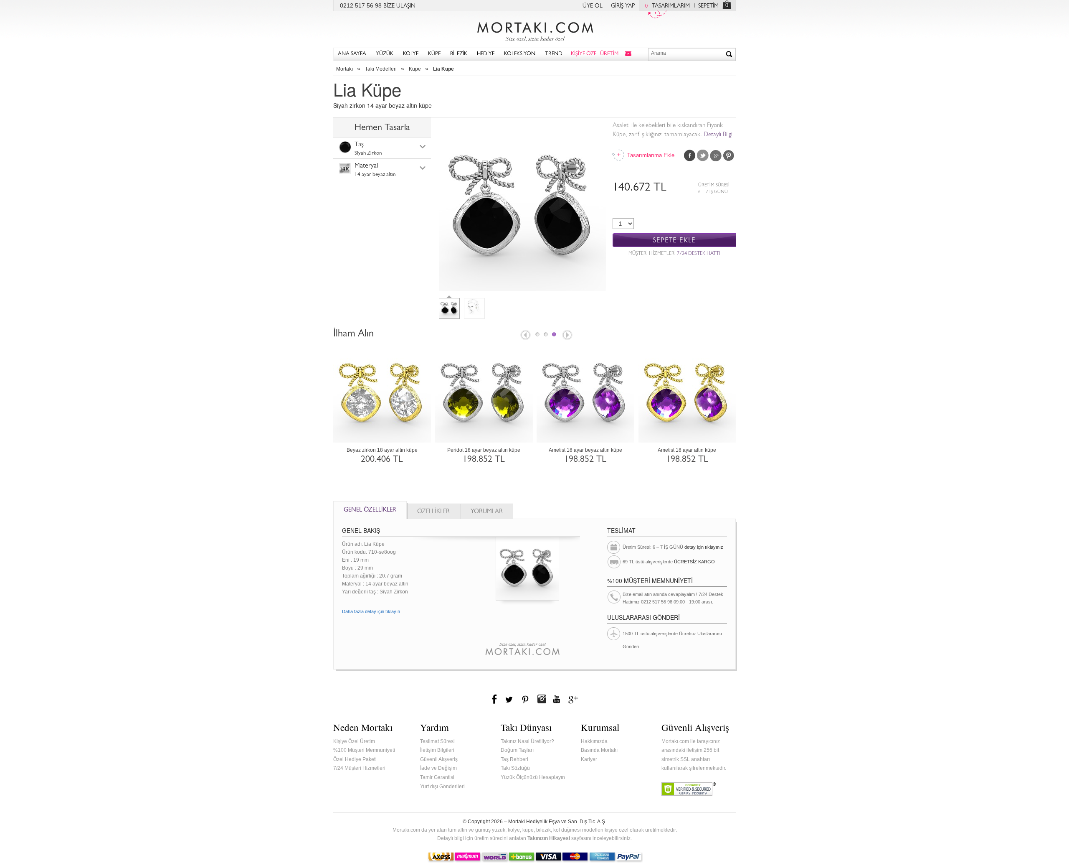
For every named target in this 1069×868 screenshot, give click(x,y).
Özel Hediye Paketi (355, 759)
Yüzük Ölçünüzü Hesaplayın (533, 777)
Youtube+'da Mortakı (556, 699)
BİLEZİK (458, 54)
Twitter (703, 155)
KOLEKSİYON (519, 54)
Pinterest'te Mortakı (525, 699)
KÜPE (434, 54)
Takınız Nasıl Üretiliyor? (527, 741)
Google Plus (716, 155)
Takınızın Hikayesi (548, 838)
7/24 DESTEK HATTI (698, 254)
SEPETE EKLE (674, 240)
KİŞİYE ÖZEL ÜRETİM (594, 54)
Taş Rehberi (514, 759)
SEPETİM (708, 6)
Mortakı (344, 69)
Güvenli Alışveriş (439, 759)
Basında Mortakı (599, 750)
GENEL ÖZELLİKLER (370, 510)
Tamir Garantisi (437, 777)
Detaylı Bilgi (718, 135)
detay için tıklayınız (703, 547)
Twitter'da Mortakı (510, 699)
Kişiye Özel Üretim (354, 741)
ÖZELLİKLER (433, 512)
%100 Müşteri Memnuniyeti (364, 750)
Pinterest (729, 155)
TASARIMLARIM (667, 6)
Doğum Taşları (517, 750)
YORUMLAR (487, 512)
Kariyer (589, 759)
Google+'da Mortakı (574, 699)
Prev (525, 335)
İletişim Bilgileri (437, 750)
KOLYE (410, 54)
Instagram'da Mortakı (541, 699)
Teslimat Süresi (437, 741)
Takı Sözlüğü (515, 768)
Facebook (690, 155)
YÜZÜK (384, 54)
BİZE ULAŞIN (399, 6)
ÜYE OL (593, 6)
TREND (553, 54)
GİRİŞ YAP (623, 6)
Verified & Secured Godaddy (688, 789)
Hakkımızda (594, 741)
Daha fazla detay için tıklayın (371, 611)
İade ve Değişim (438, 768)
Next (568, 335)
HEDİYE (485, 54)
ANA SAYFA (352, 54)
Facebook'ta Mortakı (495, 699)
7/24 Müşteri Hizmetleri (359, 768)
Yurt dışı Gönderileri (442, 786)
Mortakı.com (534, 29)
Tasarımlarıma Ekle (650, 155)
